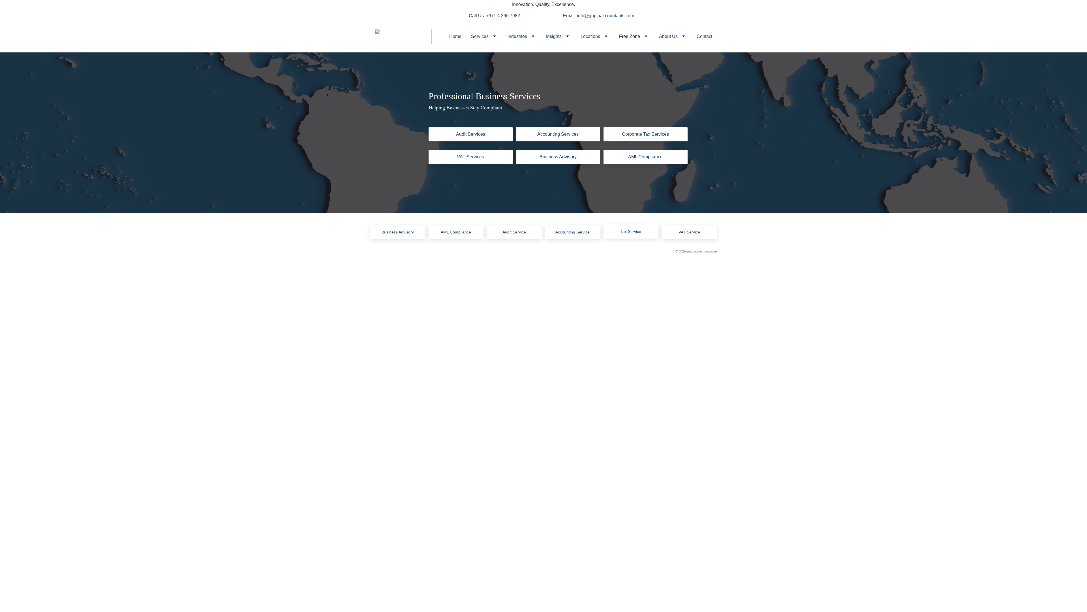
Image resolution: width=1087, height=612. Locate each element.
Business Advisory (558, 156)
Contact (704, 36)
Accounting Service (572, 232)
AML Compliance (645, 156)
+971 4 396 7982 (503, 15)
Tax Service (630, 231)
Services (480, 36)
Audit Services (470, 134)
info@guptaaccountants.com (605, 15)
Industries (517, 36)
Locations (590, 36)
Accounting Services (558, 134)
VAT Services (470, 156)
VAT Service (689, 232)
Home (455, 36)
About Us (668, 36)
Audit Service (514, 232)
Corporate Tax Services (645, 134)
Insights (554, 36)
